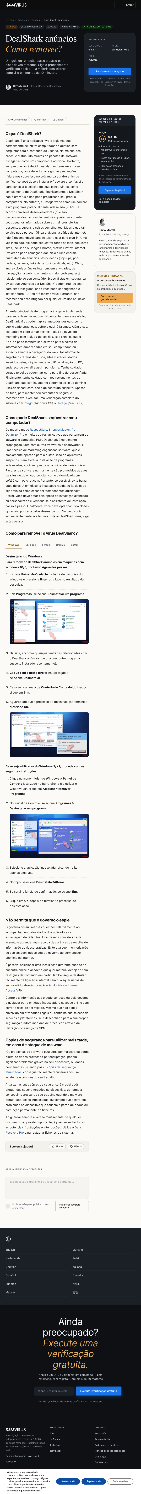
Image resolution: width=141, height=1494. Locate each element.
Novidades (56, 1450)
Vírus (53, 1433)
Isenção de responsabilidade (110, 1450)
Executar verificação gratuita (98, 1391)
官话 (75, 1292)
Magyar (10, 1292)
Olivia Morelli (21, 85)
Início (10, 20)
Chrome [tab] (60, 544)
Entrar (130, 4)
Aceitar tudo (68, 1481)
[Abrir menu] (118, 5)
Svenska (78, 1275)
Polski (76, 1258)
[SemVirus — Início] (16, 5)
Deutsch (11, 1266)
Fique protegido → (115, 190)
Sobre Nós (100, 1433)
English (10, 1249)
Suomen (11, 1283)
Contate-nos (102, 1462)
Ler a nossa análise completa (110, 200)
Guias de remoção (29, 20)
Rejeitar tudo (94, 1481)
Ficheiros (55, 1445)
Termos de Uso (103, 1439)
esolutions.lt (32, 1456)
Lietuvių (78, 1249)
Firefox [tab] (46, 544)
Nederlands (13, 1258)
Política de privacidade (107, 1445)
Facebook (11, 1461)
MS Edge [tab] (31, 544)
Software (55, 1439)
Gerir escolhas (120, 1481)
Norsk (76, 1283)
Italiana (77, 1266)
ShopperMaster (59, 429)
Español (11, 1275)
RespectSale (38, 429)
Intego (28, 403)
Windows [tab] (13, 544)
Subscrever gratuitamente (109, 298)
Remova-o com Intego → (110, 71)
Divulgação (100, 1456)
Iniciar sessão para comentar (69, 1206)
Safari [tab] (74, 544)
